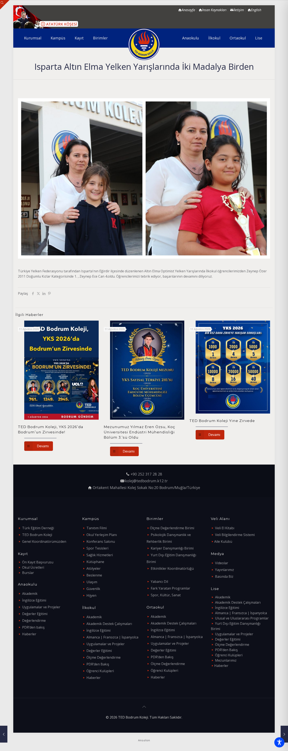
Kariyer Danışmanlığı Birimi (172, 548)
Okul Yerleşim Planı (101, 534)
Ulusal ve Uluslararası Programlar (242, 618)
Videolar (221, 563)
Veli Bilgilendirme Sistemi (235, 534)
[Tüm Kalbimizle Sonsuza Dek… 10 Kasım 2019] (284, 734)
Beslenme (94, 575)
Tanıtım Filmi (96, 528)
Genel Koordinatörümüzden (44, 541)
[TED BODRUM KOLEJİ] (144, 44)
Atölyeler (93, 568)
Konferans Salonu (100, 541)
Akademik (30, 593)
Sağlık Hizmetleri (99, 555)
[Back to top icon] (144, 706)
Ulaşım (91, 582)
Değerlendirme (34, 620)
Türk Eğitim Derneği (38, 528)
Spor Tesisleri (97, 548)
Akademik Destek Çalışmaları (109, 623)
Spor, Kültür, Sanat (166, 595)
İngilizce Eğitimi (34, 600)
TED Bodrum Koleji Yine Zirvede (222, 421)
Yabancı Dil (159, 581)
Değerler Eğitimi (34, 613)
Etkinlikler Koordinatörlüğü (172, 568)
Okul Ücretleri (33, 567)
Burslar (28, 572)
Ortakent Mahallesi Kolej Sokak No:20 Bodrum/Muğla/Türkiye (146, 487)
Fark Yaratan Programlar (170, 588)
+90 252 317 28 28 (146, 474)
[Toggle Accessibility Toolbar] (279, 742)
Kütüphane (95, 561)
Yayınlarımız (224, 569)
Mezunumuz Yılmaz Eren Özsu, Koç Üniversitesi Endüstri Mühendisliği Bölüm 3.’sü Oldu (139, 432)
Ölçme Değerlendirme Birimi (172, 528)
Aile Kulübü (223, 541)
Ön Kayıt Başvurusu (37, 562)
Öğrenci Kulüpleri (100, 671)
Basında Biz (224, 576)
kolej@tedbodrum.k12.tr (146, 480)
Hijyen (91, 595)
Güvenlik (93, 588)
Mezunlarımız (226, 660)
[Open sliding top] (4, 4)
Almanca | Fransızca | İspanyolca (112, 637)
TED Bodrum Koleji (37, 534)
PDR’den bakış (33, 627)
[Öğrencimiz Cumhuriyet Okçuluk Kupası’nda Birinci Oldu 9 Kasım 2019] (3, 734)
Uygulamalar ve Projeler (41, 607)
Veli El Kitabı (224, 528)
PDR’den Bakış (97, 664)
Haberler (29, 634)
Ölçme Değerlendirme (103, 657)
